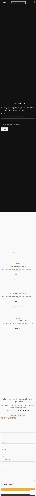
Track (4, 129)
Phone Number (4, 442)
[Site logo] (18, 2)
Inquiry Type (4, 457)
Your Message (4, 464)
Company (3, 449)
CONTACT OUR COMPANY (18, 415)
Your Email (3, 435)
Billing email (4, 121)
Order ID (3, 114)
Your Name (4, 427)
